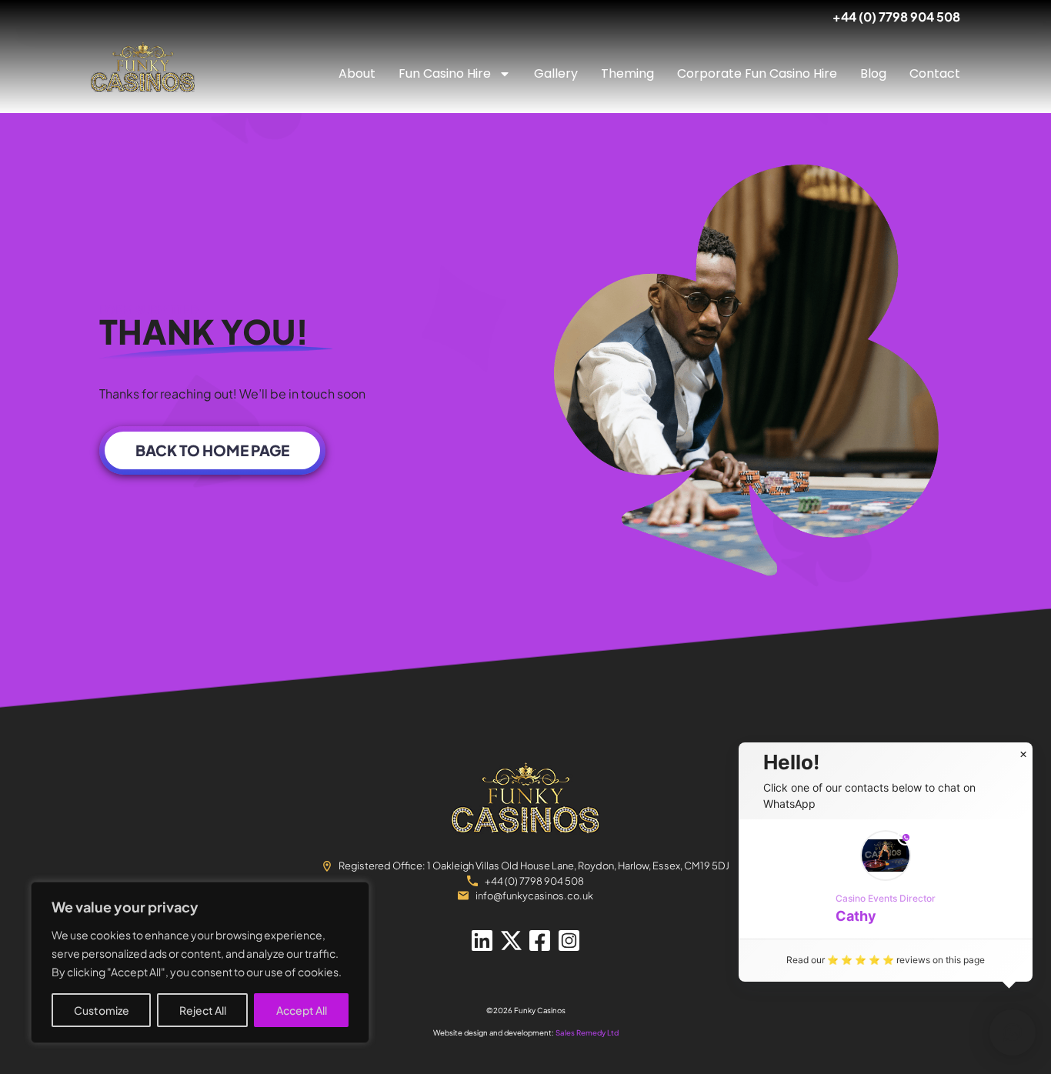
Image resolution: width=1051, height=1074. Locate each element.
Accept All (301, 1010)
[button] (886, 879)
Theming (627, 73)
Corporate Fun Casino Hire (757, 73)
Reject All (202, 1010)
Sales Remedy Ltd (587, 1032)
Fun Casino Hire (445, 73)
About (357, 73)
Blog (873, 73)
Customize (101, 1010)
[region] (200, 962)
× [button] (1023, 755)
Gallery (556, 73)
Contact (934, 73)
